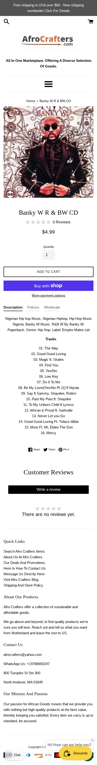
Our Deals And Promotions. (25, 563)
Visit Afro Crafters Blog (21, 580)
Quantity (48, 247)
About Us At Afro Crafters (23, 557)
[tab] (13, 308)
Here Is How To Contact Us (25, 568)
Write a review (49, 490)
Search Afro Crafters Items (24, 551)
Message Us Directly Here (24, 574)
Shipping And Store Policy (23, 585)
